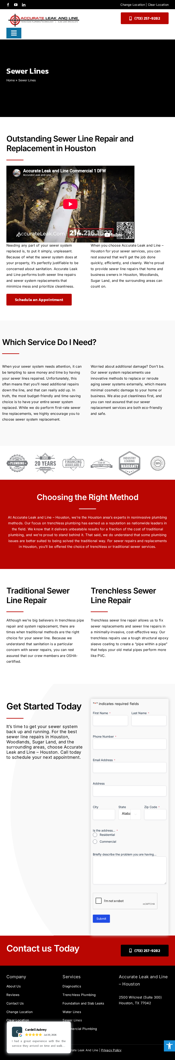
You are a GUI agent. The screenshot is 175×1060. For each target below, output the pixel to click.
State (122, 807)
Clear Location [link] (158, 4)
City (95, 807)
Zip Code (152, 807)
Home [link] (10, 80)
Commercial (108, 841)
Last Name (140, 713)
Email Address (104, 760)
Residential (107, 834)
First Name (102, 713)
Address (99, 783)
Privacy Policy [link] (111, 1050)
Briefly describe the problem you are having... (124, 854)
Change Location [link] (132, 4)
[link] (169, 1045)
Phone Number (104, 736)
